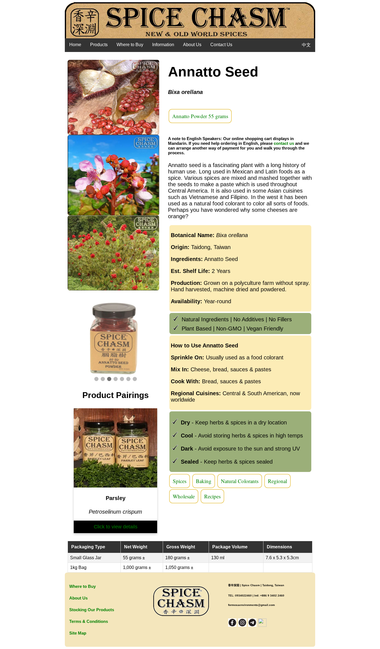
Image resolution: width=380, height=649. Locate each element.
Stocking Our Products (91, 609)
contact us (284, 143)
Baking (203, 481)
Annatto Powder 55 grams (200, 116)
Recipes (212, 496)
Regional (277, 481)
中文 (306, 45)
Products (99, 44)
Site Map (77, 633)
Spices (179, 481)
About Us (192, 44)
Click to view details (115, 526)
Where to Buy (130, 44)
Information (163, 44)
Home (75, 44)
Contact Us (221, 44)
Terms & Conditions (88, 621)
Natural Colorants (239, 481)
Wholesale (184, 496)
